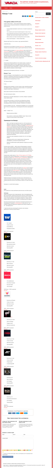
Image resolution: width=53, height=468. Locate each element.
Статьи (11, 8)
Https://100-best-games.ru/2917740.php (23, 155)
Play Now (5, 232)
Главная (5, 8)
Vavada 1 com (38, 45)
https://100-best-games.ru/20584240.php (20, 157)
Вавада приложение (39, 42)
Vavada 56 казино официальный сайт (42, 61)
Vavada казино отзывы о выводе (42, 17)
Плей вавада (37, 20)
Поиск (36, 11)
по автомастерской (18, 203)
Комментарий (5, 438)
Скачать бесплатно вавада (40, 58)
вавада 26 (25, 167)
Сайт (24, 434)
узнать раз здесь (16, 170)
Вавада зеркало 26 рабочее (41, 51)
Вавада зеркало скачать (40, 29)
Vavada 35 (37, 23)
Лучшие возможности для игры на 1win (25, 422)
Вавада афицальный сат (40, 36)
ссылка (14, 51)
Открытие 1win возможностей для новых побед (9, 422)
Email (14, 434)
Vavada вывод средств (40, 48)
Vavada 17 (37, 26)
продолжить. (22, 46)
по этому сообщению (19, 50)
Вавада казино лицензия (40, 33)
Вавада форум (38, 39)
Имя (3, 434)
